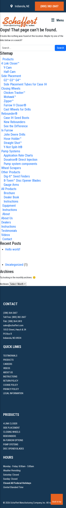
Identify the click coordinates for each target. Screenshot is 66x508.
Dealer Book (11, 197)
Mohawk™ (10, 97)
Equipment (9, 206)
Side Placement (11, 76)
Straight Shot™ (13, 143)
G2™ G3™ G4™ (12, 80)
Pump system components (20, 164)
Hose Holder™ (12, 139)
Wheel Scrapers (11, 168)
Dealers (6, 222)
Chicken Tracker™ (14, 93)
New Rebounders (14, 122)
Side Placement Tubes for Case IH (25, 84)
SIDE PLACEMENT (11, 427)
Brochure (9, 193)
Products (8, 59)
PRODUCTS (8, 359)
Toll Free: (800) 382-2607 (14, 317)
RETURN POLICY (10, 380)
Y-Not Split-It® (13, 147)
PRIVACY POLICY (11, 389)
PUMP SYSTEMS (10, 444)
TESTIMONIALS (10, 355)
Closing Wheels (10, 88)
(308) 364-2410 (15, 321)
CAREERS (7, 364)
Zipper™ (9, 101)
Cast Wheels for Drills (17, 109)
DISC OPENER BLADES (13, 448)
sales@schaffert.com (13, 325)
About (6, 214)
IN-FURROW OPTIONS (13, 440)
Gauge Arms (11, 185)
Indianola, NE (21, 6)
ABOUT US (8, 372)
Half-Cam (10, 72)
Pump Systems (10, 151)
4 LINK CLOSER (10, 423)
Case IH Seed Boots (16, 118)
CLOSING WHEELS (11, 431)
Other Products (10, 172)
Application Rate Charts (18, 155)
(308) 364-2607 (10, 312)
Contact (7, 239)
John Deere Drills (14, 134)
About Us (7, 218)
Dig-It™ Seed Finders (17, 176)
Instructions (11, 201)
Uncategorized (14, 265)
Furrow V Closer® (15, 105)
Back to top (56, 502)
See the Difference (16, 126)
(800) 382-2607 (49, 6)
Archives (4, 284)
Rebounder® (9, 113)
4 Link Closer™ (10, 63)
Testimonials (9, 231)
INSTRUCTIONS (10, 376)
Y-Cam (8, 67)
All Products (8, 189)
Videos (5, 235)
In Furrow (7, 130)
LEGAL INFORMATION (13, 393)
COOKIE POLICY (10, 384)
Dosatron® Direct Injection (20, 160)
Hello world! (12, 249)
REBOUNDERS (9, 436)
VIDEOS (6, 368)
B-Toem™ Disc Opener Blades (22, 180)
